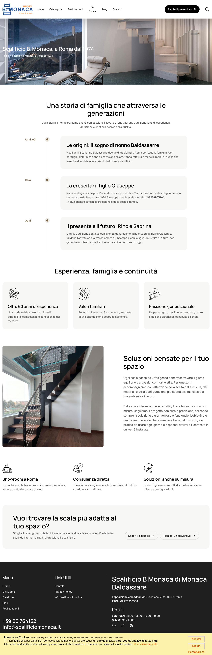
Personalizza (196, 652)
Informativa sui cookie (68, 597)
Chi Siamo (92, 9)
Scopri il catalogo (139, 535)
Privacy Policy (63, 591)
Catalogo (54, 9)
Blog (104, 9)
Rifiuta (196, 646)
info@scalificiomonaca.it (31, 626)
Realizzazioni (75, 9)
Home (41, 9)
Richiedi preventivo (180, 9)
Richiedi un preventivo (177, 535)
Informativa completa (145, 644)
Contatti (116, 9)
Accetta (196, 639)
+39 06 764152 (19, 621)
